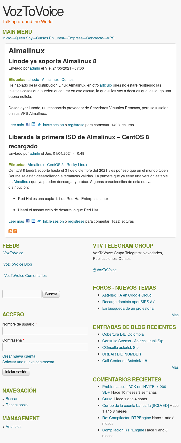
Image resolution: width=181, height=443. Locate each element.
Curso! (107, 398)
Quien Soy (24, 38)
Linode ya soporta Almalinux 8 (52, 60)
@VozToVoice (105, 269)
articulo (106, 85)
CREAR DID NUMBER (121, 354)
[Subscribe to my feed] (2, 264)
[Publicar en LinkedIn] (33, 124)
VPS (111, 38)
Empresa (75, 38)
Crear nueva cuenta (18, 356)
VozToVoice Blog (17, 264)
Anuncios (13, 426)
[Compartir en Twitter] (39, 124)
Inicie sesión (53, 124)
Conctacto (94, 38)
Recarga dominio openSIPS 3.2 (128, 301)
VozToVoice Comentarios (25, 275)
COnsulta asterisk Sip (120, 347)
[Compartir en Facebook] (28, 124)
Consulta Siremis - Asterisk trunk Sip (132, 340)
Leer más (16, 124)
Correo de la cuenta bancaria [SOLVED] (135, 405)
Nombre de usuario (19, 324)
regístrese (76, 124)
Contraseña (13, 340)
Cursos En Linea (50, 38)
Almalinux (50, 79)
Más (175, 315)
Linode (33, 79)
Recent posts (17, 404)
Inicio (6, 38)
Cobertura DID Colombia (123, 334)
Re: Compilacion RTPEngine (126, 417)
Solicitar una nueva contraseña (28, 361)
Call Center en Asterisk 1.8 (124, 360)
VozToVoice (32, 10)
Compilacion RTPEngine (123, 430)
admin (35, 68)
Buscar (11, 398)
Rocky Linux (76, 164)
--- (13, 38)
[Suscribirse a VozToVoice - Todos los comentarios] (15, 231)
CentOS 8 (55, 164)
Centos (68, 79)
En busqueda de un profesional (128, 308)
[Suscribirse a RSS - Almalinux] (10, 231)
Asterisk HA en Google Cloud (127, 295)
